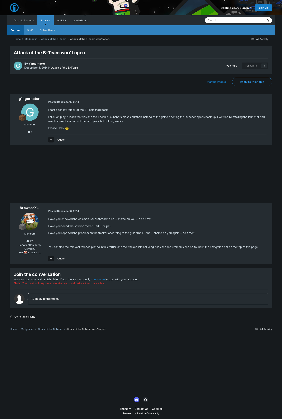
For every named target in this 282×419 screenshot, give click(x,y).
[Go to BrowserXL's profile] (30, 221)
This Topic (252, 20)
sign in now (98, 279)
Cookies (157, 408)
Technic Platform (23, 20)
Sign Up (263, 7)
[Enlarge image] (67, 128)
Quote (61, 139)
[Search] (268, 20)
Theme (124, 408)
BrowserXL (29, 208)
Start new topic (216, 81)
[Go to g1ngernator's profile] (18, 66)
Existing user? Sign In (235, 7)
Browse (45, 20)
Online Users (47, 30)
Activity (61, 20)
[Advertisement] (80, 176)
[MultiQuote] (51, 139)
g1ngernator (36, 63)
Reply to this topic (252, 81)
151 (31, 241)
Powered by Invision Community (141, 413)
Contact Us (141, 408)
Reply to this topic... (46, 298)
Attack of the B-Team (64, 67)
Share (233, 65)
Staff (30, 30)
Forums (15, 30)
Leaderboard (80, 20)
